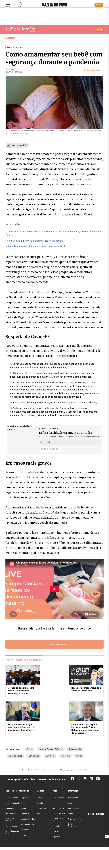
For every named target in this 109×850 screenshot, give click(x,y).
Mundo (23, 809)
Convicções (41, 809)
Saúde (11, 38)
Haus (54, 803)
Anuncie (71, 814)
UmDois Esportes (28, 819)
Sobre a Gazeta (11, 798)
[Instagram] (85, 779)
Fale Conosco (73, 809)
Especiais (56, 837)
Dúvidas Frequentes (72, 825)
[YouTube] (98, 779)
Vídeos (55, 832)
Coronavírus (34, 756)
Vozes (39, 798)
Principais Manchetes (23, 660)
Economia (25, 814)
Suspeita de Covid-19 (27, 336)
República (25, 798)
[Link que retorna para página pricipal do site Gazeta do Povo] (54, 5)
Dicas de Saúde (15, 756)
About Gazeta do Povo (12, 832)
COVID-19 (50, 756)
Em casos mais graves (28, 463)
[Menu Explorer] (7, 5)
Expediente (9, 809)
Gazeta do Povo (59, 814)
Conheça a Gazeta (12, 803)
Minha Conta (73, 798)
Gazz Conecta (58, 809)
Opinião (40, 803)
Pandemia (65, 756)
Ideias (23, 835)
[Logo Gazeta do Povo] (94, 814)
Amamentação (75, 749)
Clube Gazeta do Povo (59, 820)
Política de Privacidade (9, 820)
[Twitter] (78, 779)
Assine (71, 803)
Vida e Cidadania (27, 824)
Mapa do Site (10, 814)
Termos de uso (11, 826)
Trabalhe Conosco (75, 819)
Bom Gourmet (58, 798)
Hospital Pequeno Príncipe (50, 749)
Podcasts (56, 826)
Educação (25, 830)
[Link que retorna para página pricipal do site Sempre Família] (20, 29)
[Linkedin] (91, 779)
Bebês (79, 756)
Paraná (23, 803)
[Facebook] (72, 779)
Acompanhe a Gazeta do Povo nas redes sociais (36, 779)
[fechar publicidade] (107, 836)
